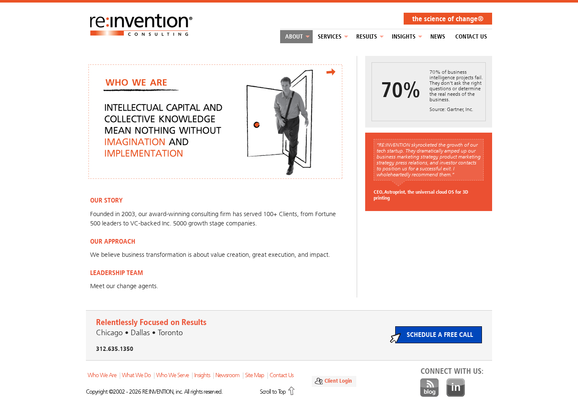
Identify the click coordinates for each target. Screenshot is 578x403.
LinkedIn (455, 387)
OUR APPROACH (112, 241)
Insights (404, 36)
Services (329, 36)
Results (366, 36)
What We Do (136, 375)
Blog (429, 387)
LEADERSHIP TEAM (116, 273)
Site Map (254, 375)
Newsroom (227, 375)
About (294, 36)
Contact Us (471, 36)
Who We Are (102, 375)
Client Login (338, 381)
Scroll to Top (273, 391)
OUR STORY (106, 200)
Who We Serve (172, 375)
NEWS (437, 36)
